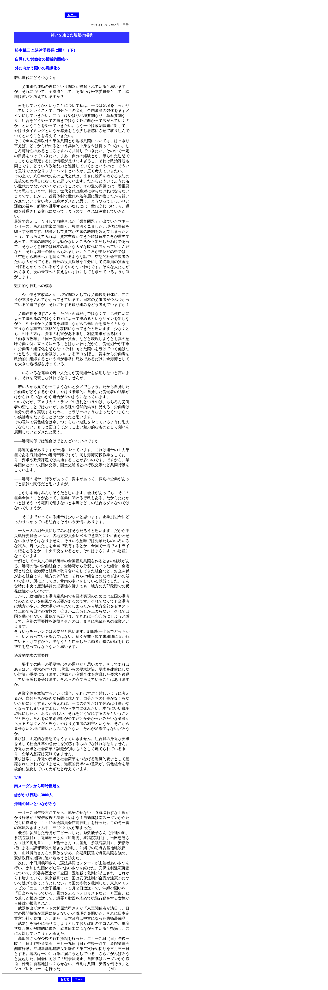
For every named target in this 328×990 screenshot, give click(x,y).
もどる (72, 15)
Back (78, 979)
